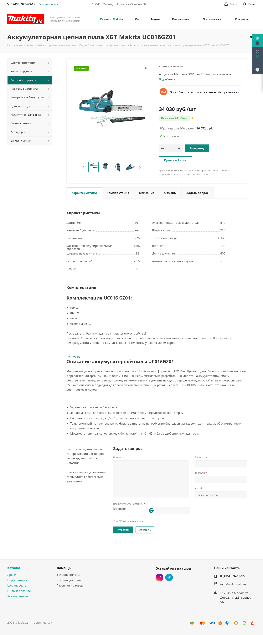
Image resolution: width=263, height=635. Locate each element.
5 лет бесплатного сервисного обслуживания (204, 92)
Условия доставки (69, 580)
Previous (83, 167)
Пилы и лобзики (19, 591)
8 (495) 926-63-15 (232, 576)
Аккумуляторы (17, 596)
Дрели (11, 575)
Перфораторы (17, 580)
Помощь (64, 568)
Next (140, 167)
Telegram (169, 577)
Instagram (159, 577)
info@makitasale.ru (233, 584)
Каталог (13, 568)
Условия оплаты (68, 575)
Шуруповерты (17, 585)
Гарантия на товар (70, 585)
